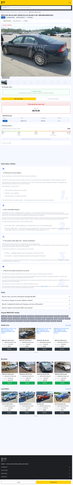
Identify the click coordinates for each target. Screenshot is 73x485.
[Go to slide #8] (51, 82)
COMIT (48, 321)
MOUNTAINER (38, 316)
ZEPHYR (67, 318)
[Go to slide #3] (18, 82)
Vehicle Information (53, 99)
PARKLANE (30, 316)
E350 (55, 318)
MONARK (61, 318)
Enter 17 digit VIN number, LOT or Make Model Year (21, 7)
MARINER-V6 (64, 316)
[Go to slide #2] (11, 82)
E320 (43, 318)
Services (4, 473)
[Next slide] (68, 50)
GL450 (9, 316)
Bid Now (9, 349)
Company (4, 467)
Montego (53, 321)
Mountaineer (19, 321)
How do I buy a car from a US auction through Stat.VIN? (19, 296)
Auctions (4, 470)
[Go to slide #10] (65, 82)
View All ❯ (68, 325)
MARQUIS (26, 321)
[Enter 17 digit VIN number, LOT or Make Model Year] (69, 7)
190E (10, 318)
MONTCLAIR (41, 321)
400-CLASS (33, 321)
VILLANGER (16, 318)
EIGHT (45, 316)
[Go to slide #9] (58, 82)
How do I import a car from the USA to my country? (17, 308)
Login (18, 482)
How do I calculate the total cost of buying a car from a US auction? (22, 304)
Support (4, 476)
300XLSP (38, 318)
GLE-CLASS (50, 318)
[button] (5, 7)
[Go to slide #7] (45, 82)
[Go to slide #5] (31, 82)
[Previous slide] (3, 50)
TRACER (23, 316)
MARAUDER (11, 321)
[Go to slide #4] (24, 82)
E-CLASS (4, 316)
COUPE (59, 321)
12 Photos (6, 77)
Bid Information (19, 99)
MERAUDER (16, 316)
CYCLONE (4, 318)
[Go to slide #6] (38, 82)
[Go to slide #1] (4, 82)
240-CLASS (31, 318)
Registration (53, 482)
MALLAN (4, 321)
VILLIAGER (24, 318)
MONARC (56, 316)
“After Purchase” (44, 286)
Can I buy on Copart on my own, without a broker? (17, 300)
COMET (51, 316)
